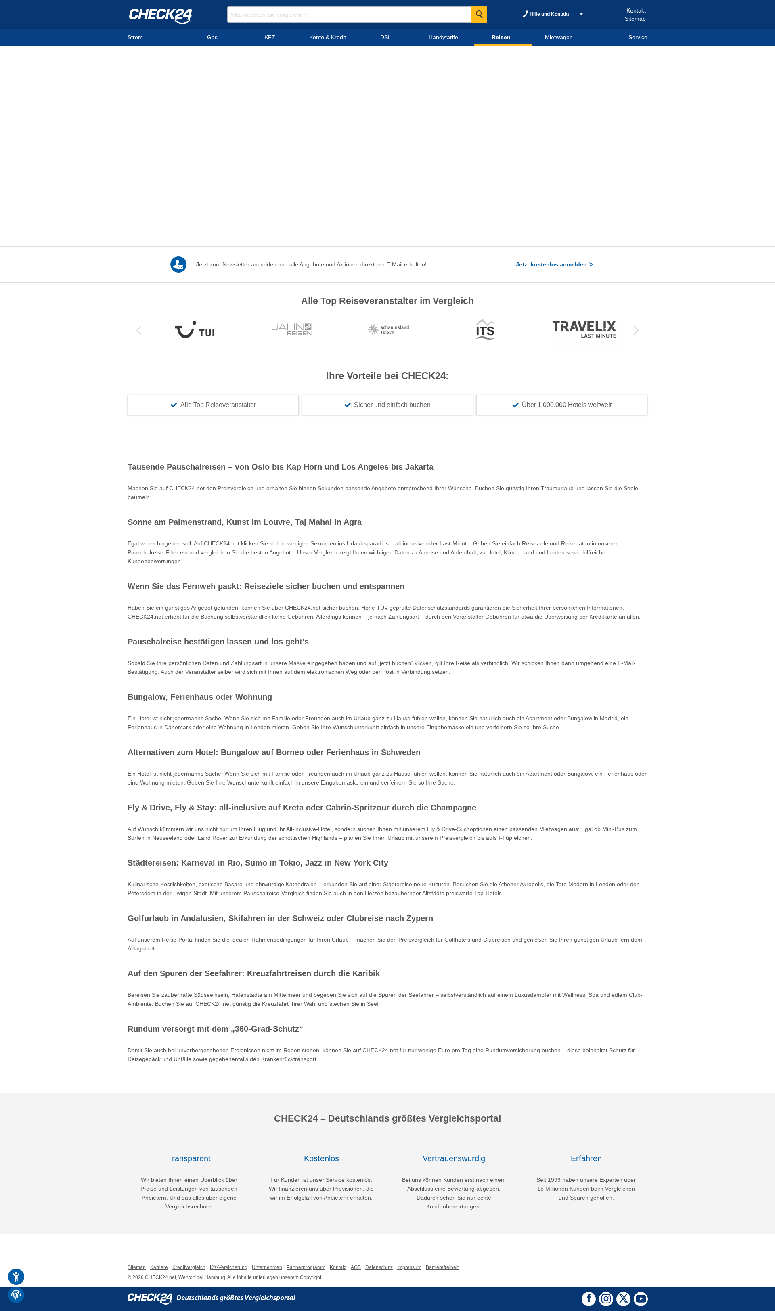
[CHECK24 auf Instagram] (606, 1298)
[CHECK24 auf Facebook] (589, 1298)
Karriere (159, 1267)
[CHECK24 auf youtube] (640, 1298)
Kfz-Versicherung (228, 1267)
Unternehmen (267, 1267)
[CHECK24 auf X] (623, 1298)
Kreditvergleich (188, 1267)
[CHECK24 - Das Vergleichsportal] (211, 1298)
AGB (356, 1267)
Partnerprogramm (306, 1267)
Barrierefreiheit (442, 1267)
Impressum (409, 1267)
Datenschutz (379, 1267)
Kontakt (636, 10)
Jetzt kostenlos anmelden (552, 264)
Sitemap (635, 18)
